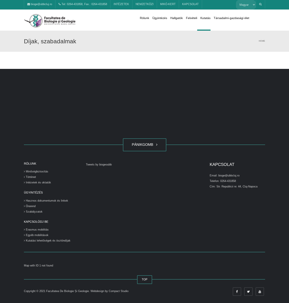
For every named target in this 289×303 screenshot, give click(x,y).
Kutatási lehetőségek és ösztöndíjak (47, 240)
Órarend (30, 206)
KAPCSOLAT (190, 4)
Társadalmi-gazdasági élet (231, 18)
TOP (144, 279)
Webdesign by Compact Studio (109, 291)
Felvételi (191, 18)
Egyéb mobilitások (36, 235)
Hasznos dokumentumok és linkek (46, 200)
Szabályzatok (34, 211)
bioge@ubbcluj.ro (41, 4)
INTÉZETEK (121, 4)
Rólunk (144, 18)
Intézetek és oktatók (38, 182)
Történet (30, 177)
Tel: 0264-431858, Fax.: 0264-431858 (84, 4)
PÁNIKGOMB (143, 145)
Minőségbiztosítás (36, 171)
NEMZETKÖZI (145, 4)
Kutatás (205, 18)
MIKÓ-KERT (168, 4)
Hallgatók (176, 18)
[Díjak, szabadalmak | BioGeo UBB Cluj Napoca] (50, 20)
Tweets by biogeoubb (99, 164)
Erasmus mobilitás (37, 229)
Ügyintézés (159, 18)
